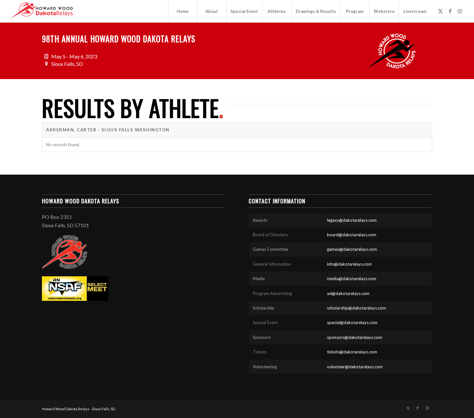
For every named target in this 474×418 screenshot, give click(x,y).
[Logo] (41, 11)
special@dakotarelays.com (352, 322)
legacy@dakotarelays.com (352, 220)
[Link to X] (440, 11)
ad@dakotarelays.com (348, 293)
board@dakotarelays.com (351, 234)
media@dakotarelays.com (351, 278)
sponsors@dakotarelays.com (354, 337)
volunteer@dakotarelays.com (355, 366)
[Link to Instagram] (460, 11)
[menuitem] (182, 11)
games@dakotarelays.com (352, 249)
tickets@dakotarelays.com (352, 351)
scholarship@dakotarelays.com (356, 308)
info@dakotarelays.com (349, 264)
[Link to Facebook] (450, 11)
